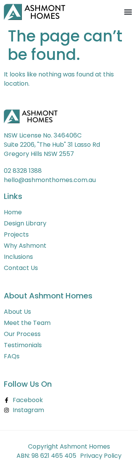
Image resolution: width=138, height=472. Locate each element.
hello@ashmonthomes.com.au (50, 180)
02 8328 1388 (23, 170)
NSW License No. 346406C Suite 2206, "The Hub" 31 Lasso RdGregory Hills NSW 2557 (52, 144)
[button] (128, 12)
